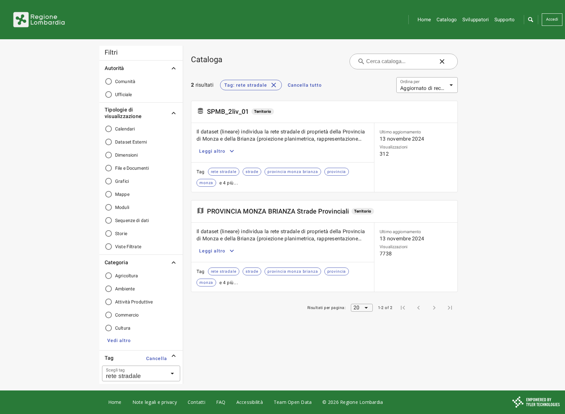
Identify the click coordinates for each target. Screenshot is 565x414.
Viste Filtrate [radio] (128, 246)
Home (424, 20)
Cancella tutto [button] (305, 85)
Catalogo (447, 20)
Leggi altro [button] (212, 151)
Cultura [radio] (122, 328)
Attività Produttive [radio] (134, 301)
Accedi (552, 19)
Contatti (196, 402)
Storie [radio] (121, 233)
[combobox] (133, 373)
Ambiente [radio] (125, 288)
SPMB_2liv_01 (228, 111)
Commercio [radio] (127, 315)
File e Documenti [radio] (132, 168)
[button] (530, 20)
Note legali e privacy (154, 402)
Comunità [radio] (125, 81)
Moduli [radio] (122, 207)
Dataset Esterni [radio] (131, 142)
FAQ (221, 402)
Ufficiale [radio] (123, 94)
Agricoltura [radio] (126, 275)
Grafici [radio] (122, 181)
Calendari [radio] (125, 128)
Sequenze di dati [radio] (132, 220)
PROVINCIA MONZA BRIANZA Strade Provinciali (278, 211)
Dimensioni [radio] (126, 155)
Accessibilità (249, 402)
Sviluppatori (475, 20)
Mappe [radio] (122, 194)
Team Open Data (293, 402)
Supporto (504, 20)
